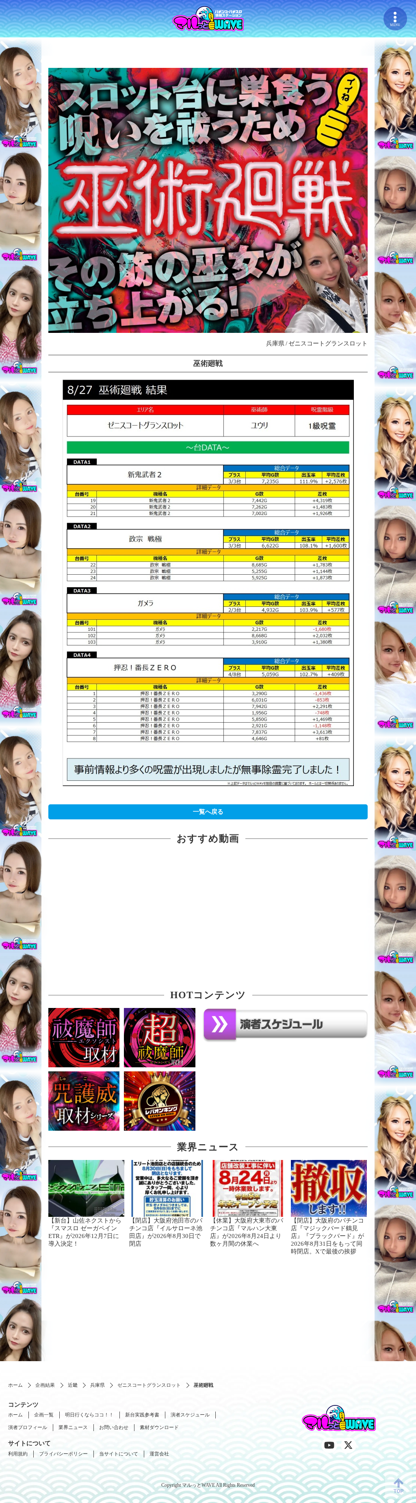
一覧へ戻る (208, 811)
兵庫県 (97, 1385)
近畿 (73, 1385)
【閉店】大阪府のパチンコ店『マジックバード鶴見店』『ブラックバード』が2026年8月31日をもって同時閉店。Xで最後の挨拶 (327, 1236)
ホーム (15, 1385)
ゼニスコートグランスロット (149, 1385)
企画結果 (45, 1385)
